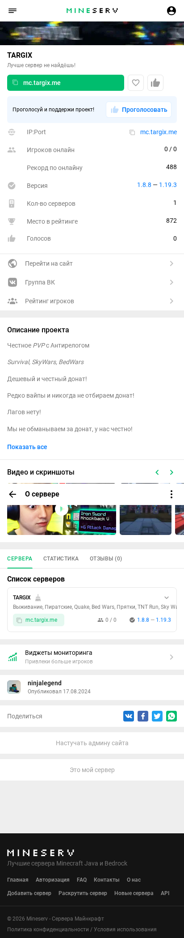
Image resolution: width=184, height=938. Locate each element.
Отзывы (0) (106, 559)
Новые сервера (134, 893)
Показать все (27, 446)
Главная (18, 880)
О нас (134, 880)
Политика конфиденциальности (48, 929)
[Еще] (166, 597)
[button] (12, 10)
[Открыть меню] (171, 494)
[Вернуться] (12, 494)
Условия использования (125, 929)
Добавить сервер (29, 893)
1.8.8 (144, 184)
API (165, 893)
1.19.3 (168, 184)
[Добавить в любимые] (136, 83)
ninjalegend (45, 683)
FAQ (82, 880)
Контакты (107, 880)
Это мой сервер (92, 769)
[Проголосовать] (155, 83)
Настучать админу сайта (92, 743)
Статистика (61, 559)
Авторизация (53, 880)
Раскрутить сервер (83, 893)
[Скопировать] (15, 83)
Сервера (20, 559)
